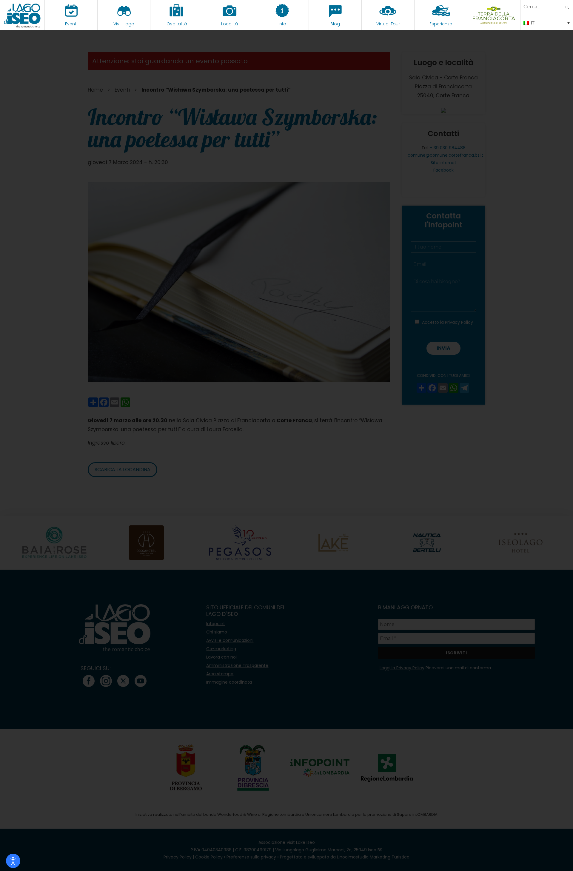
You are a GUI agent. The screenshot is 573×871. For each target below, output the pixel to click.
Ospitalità (177, 24)
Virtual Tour (388, 24)
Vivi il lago (123, 24)
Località (229, 24)
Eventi (71, 24)
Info (282, 24)
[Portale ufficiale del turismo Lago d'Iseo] (22, 15)
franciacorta (493, 24)
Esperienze (440, 24)
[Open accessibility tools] (13, 861)
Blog (335, 24)
